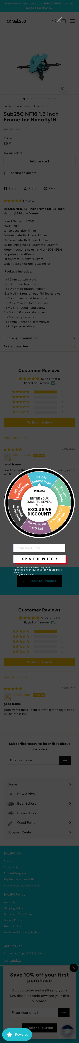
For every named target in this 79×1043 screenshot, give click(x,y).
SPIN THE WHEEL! (39, 559)
